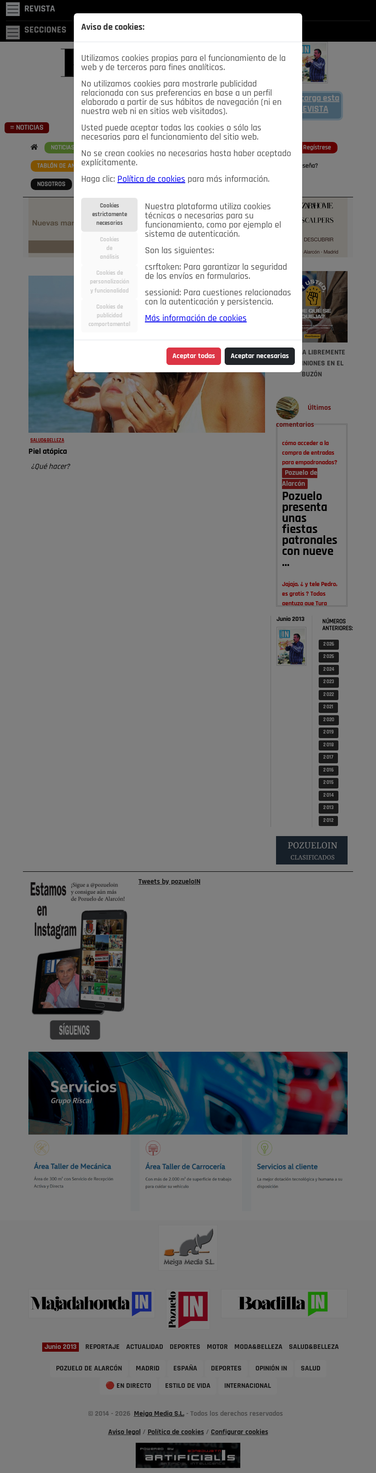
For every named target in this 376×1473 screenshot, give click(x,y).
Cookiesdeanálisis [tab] (109, 248)
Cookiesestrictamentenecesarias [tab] (109, 214)
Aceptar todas (193, 356)
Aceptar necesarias (260, 356)
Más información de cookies (196, 318)
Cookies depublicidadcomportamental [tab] (109, 315)
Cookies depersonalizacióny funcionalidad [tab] (109, 282)
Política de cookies (151, 179)
